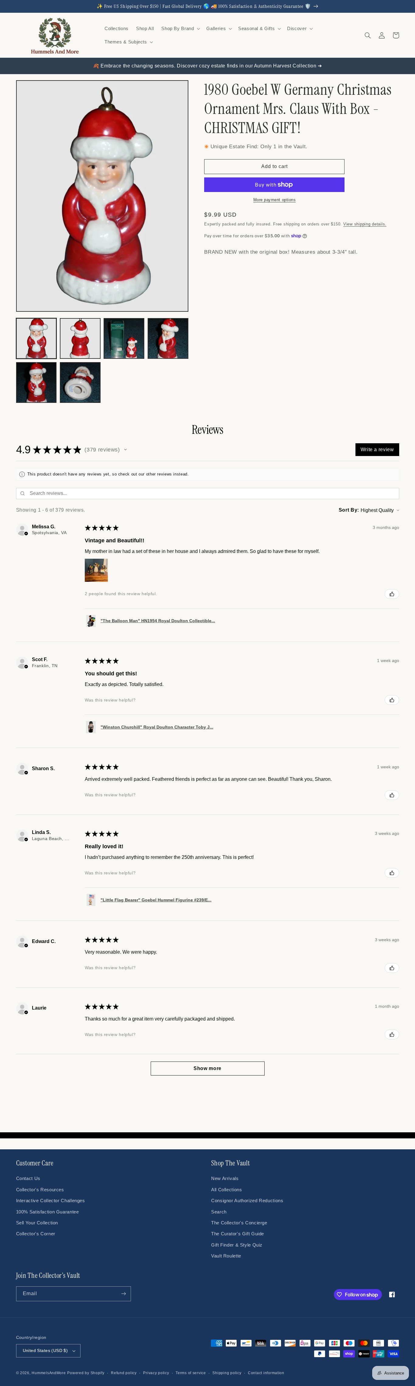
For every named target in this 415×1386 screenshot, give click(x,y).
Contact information (266, 1373)
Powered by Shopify (85, 1373)
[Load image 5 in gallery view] (36, 382)
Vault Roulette (226, 1256)
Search (219, 1211)
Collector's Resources (40, 1189)
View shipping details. (364, 224)
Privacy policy (156, 1373)
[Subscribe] (123, 1293)
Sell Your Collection (37, 1222)
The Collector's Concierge (239, 1222)
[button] (180, 28)
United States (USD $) (45, 1350)
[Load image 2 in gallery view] (80, 338)
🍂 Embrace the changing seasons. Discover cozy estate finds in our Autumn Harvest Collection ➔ (207, 65)
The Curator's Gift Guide (237, 1233)
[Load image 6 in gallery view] (80, 382)
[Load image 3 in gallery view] (124, 338)
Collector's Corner (35, 1233)
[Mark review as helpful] (392, 594)
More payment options (274, 200)
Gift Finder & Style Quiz (236, 1245)
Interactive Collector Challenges (50, 1200)
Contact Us (28, 1178)
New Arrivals (225, 1178)
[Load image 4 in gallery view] (168, 338)
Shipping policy (226, 1373)
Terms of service (191, 1373)
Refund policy (124, 1373)
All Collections (226, 1189)
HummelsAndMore (49, 1373)
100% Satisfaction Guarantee (47, 1211)
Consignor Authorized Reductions (247, 1200)
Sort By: (349, 510)
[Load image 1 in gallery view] (36, 338)
